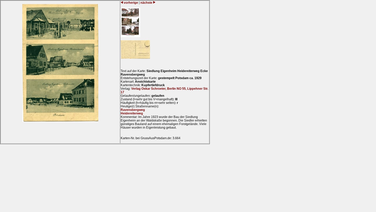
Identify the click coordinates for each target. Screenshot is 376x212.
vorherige (131, 2)
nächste (146, 2)
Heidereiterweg (132, 113)
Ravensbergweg (133, 109)
